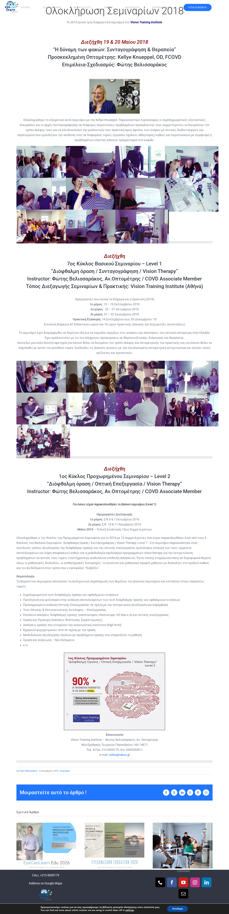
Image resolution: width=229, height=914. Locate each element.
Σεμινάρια (65, 771)
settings (129, 910)
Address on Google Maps (45, 883)
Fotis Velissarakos (28, 771)
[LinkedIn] (206, 882)
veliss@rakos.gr (119, 755)
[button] (18, 845)
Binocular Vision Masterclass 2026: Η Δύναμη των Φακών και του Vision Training (46, 845)
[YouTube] (183, 882)
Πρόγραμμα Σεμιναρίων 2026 (114, 845)
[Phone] (160, 882)
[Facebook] (172, 882)
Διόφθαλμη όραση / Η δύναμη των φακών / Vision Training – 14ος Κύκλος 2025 (182, 845)
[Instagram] (195, 882)
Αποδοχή (177, 908)
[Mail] (183, 894)
